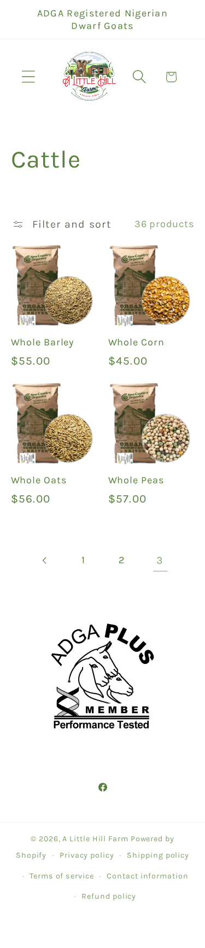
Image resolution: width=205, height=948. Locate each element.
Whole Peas (136, 480)
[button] (28, 77)
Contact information (147, 876)
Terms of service (62, 876)
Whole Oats (39, 480)
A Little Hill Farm (95, 838)
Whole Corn (136, 342)
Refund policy (108, 896)
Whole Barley (42, 342)
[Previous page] (45, 560)
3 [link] (159, 560)
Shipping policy (158, 855)
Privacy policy (87, 855)
